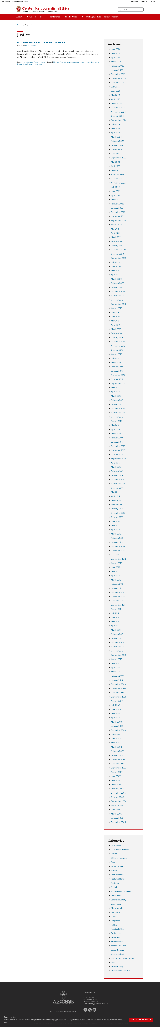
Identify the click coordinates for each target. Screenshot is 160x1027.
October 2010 (117, 651)
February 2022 (117, 204)
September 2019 (118, 304)
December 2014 (118, 479)
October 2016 (117, 417)
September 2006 (118, 801)
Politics (114, 925)
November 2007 (118, 759)
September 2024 (118, 120)
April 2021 (115, 233)
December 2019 (118, 291)
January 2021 (117, 245)
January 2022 (117, 208)
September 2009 (118, 697)
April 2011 (115, 625)
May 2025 (115, 95)
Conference (55, 17)
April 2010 (115, 667)
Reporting (115, 937)
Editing (114, 853)
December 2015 (118, 446)
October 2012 (117, 554)
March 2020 (116, 279)
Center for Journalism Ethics (46, 8)
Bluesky (134, 2)
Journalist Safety (118, 900)
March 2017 (116, 396)
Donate (154, 2)
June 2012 (115, 567)
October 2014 (117, 488)
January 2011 (116, 638)
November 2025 (118, 78)
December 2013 (118, 513)
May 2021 (115, 229)
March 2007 (116, 784)
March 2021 (116, 237)
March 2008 (116, 747)
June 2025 (115, 91)
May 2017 (115, 387)
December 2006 (118, 793)
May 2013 (115, 525)
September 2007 (118, 768)
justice (19, 64)
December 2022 (118, 178)
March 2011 (116, 630)
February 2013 (117, 538)
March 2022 (116, 199)
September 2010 (118, 655)
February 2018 (117, 366)
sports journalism (118, 945)
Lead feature (116, 904)
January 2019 (117, 337)
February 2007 (117, 788)
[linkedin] (94, 1010)
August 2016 (116, 421)
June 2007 (116, 776)
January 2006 (117, 818)
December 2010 (118, 642)
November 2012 (118, 550)
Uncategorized (117, 954)
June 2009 (116, 709)
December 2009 (118, 684)
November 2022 (118, 183)
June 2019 (115, 316)
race (40, 64)
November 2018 (118, 346)
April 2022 (115, 195)
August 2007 (117, 772)
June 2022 (115, 191)
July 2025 (115, 87)
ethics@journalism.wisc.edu (98, 1004)
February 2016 (117, 437)
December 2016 (118, 408)
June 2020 (116, 266)
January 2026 (117, 70)
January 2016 (117, 442)
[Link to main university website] (63, 1005)
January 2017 (117, 404)
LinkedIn (144, 2)
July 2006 (115, 809)
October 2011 (117, 600)
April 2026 (115, 57)
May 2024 (115, 128)
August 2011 (116, 609)
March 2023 (116, 170)
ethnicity (88, 62)
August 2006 (117, 805)
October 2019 (117, 300)
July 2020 (115, 262)
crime (69, 62)
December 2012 (118, 546)
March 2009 (116, 722)
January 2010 (117, 680)
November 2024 (118, 112)
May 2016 (115, 425)
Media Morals (117, 908)
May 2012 (115, 571)
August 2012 (116, 563)
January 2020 (117, 287)
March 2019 (116, 329)
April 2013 (115, 529)
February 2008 (117, 751)
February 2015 (117, 471)
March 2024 (116, 137)
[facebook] (85, 1010)
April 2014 (115, 496)
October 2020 (117, 254)
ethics (81, 62)
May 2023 (115, 162)
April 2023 (115, 166)
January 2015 (117, 475)
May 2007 (115, 780)
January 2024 (117, 145)
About (19, 17)
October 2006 (117, 797)
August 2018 (116, 354)
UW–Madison (15, 2)
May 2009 (115, 713)
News (29, 17)
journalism (95, 62)
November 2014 (118, 483)
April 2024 (115, 132)
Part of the (63, 1012)
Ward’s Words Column (120, 970)
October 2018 (117, 350)
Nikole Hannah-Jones (30, 64)
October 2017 (117, 379)
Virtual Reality (117, 966)
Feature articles (118, 874)
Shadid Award (71, 17)
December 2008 (118, 730)
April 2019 (115, 325)
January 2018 (117, 371)
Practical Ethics (117, 929)
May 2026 (115, 53)
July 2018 (115, 358)
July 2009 (115, 705)
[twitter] (90, 1010)
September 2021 (118, 220)
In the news (116, 895)
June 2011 (115, 617)
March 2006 (116, 814)
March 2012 (116, 580)
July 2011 (115, 613)
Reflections (116, 933)
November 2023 (118, 149)
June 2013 (115, 521)
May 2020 (115, 270)
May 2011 (115, 621)
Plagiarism (115, 920)
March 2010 (116, 671)
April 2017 (115, 391)
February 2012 (117, 584)
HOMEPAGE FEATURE (121, 891)
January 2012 (117, 588)
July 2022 (115, 187)
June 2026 (115, 49)
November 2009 (118, 688)
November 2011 (118, 596)
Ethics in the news (119, 858)
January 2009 (117, 726)
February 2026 (117, 66)
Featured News (39, 62)
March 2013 (116, 534)
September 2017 (118, 383)
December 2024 (118, 107)
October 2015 (117, 454)
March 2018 (116, 362)
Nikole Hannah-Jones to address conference (41, 42)
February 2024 (117, 141)
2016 (54, 62)
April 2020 (115, 274)
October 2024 (117, 116)
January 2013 (117, 542)
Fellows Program (111, 17)
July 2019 (115, 312)
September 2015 (118, 458)
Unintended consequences (122, 958)
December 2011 (118, 592)
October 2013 (117, 517)
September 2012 (118, 559)
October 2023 (117, 153)
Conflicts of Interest (120, 849)
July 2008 (115, 734)
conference (61, 62)
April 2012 (115, 575)
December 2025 (118, 74)
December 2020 (118, 249)
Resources (40, 17)
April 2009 (115, 717)
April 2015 (115, 463)
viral (113, 962)
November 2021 (118, 216)
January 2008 (117, 755)
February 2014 (117, 504)
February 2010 (117, 676)
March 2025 (116, 103)
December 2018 (118, 341)
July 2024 (115, 124)
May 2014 (115, 492)
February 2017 (117, 400)
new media (115, 912)
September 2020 (118, 258)
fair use (114, 870)
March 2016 (116, 433)
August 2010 (116, 659)
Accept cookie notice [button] (141, 1020)
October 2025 (117, 82)
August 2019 (116, 308)
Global (114, 887)
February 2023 (117, 174)
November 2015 (118, 450)
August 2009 (117, 701)
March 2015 (116, 467)
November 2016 (118, 412)
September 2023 (118, 157)
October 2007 (117, 763)
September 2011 (118, 605)
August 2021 (116, 224)
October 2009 (117, 692)
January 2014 (117, 508)
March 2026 (116, 61)
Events (114, 862)
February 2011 (117, 634)
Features (115, 883)
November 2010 (118, 646)
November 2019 (118, 295)
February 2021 (117, 241)
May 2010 (115, 663)
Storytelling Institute (91, 17)
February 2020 (117, 283)
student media (117, 950)
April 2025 (115, 99)
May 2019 (115, 321)
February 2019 (117, 333)
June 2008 (116, 738)
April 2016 (115, 429)
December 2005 (118, 822)
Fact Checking (117, 866)
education (75, 62)
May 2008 (115, 742)
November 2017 (118, 375)
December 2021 (118, 212)
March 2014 (116, 500)
